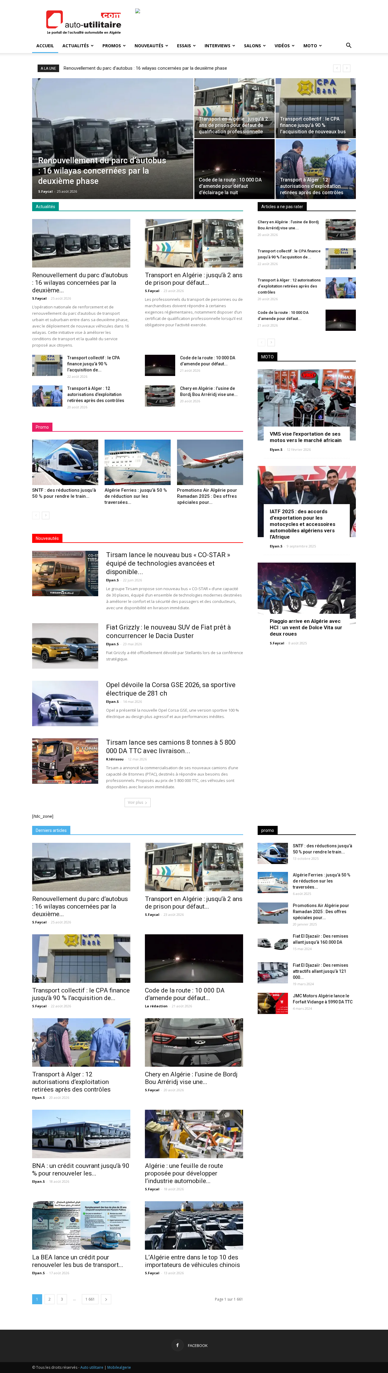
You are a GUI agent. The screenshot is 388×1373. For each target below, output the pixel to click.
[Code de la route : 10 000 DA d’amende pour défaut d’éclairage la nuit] (234, 169)
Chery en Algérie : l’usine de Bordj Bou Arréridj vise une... (191, 1078)
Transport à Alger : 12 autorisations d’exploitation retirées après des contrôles (95, 394)
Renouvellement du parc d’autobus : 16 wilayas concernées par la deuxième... (80, 282)
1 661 (90, 1299)
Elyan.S (112, 580)
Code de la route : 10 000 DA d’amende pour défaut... (185, 994)
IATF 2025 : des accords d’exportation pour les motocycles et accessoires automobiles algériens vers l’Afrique (302, 524)
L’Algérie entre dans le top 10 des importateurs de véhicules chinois (192, 1261)
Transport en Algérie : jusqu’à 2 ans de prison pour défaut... (193, 278)
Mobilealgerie (119, 1367)
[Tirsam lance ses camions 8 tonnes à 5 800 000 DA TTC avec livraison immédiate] (65, 761)
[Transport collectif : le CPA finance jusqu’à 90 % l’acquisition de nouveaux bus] (316, 108)
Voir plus (135, 802)
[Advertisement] (307, 1066)
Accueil (45, 45)
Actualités (75, 45)
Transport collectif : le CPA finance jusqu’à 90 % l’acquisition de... (93, 363)
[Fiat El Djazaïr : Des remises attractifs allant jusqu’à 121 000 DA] (273, 972)
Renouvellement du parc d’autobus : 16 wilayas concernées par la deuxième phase (145, 68)
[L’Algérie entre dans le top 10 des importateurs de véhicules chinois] (194, 1225)
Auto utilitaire (91, 1367)
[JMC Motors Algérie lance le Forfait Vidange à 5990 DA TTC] (273, 1003)
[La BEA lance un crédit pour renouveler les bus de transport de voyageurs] (81, 1225)
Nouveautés (149, 45)
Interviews (217, 45)
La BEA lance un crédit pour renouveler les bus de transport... (77, 1261)
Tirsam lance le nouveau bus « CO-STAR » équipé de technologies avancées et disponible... (168, 563)
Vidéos (282, 45)
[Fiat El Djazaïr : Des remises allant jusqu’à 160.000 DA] (273, 943)
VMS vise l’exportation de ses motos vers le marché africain (306, 437)
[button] (348, 46)
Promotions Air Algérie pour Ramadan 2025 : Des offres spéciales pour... (207, 496)
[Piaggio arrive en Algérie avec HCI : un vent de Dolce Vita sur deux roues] (307, 598)
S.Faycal (45, 191)
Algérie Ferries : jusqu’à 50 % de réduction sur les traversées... (136, 496)
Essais (184, 45)
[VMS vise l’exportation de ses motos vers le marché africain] (307, 404)
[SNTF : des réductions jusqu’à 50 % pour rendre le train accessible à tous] (65, 462)
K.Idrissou (115, 759)
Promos (111, 45)
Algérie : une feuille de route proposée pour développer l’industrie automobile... (184, 1173)
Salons (252, 45)
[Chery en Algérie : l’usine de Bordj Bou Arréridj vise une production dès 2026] (160, 396)
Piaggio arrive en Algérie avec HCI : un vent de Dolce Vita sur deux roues (306, 627)
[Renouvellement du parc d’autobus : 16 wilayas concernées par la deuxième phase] (112, 139)
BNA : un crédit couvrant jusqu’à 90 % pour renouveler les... (80, 1169)
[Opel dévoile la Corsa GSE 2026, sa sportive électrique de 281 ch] (65, 703)
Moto (310, 45)
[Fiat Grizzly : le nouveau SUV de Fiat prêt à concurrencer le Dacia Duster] (65, 646)
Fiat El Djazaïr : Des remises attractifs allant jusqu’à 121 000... (320, 971)
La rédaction (156, 1006)
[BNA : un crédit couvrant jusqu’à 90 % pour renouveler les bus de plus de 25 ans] (81, 1134)
